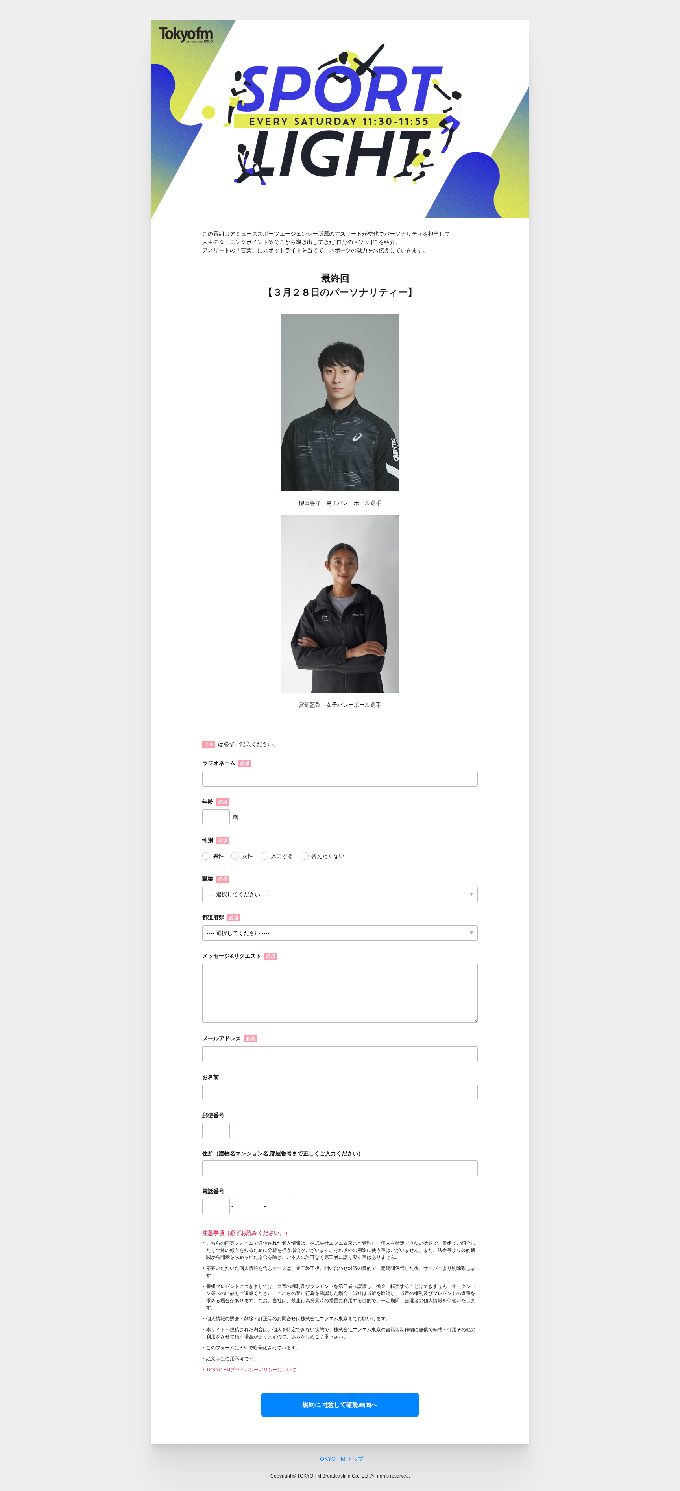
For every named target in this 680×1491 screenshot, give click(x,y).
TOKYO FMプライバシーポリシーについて (251, 1370)
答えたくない (327, 856)
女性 (247, 856)
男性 (218, 856)
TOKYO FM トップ (340, 1459)
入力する (282, 856)
